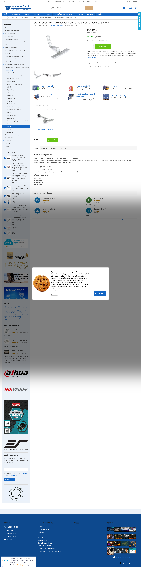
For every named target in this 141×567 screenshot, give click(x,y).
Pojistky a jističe (12, 104)
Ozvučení (8, 141)
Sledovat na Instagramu (123, 557)
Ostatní (9, 129)
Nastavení (54, 295)
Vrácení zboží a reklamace (46, 548)
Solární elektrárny (13, 93)
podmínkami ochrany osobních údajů (16, 474)
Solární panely (11, 81)
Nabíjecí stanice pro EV (14, 84)
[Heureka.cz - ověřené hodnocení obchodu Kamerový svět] (16, 243)
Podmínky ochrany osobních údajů (49, 551)
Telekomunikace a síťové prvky (15, 56)
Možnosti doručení (111, 41)
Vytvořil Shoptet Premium (129, 563)
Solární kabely (11, 73)
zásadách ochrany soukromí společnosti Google (66, 282)
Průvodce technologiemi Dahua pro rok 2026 (16, 307)
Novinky (40, 537)
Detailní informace (92, 57)
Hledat (88, 8)
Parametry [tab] (44, 148)
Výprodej (7, 143)
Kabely (9, 101)
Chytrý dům (8, 53)
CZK (127, 1)
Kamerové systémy (11, 28)
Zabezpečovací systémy (12, 45)
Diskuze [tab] (63, 148)
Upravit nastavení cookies (45, 563)
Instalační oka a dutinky (15, 110)
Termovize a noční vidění (13, 59)
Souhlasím (101, 293)
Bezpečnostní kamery (12, 31)
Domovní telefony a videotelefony (16, 42)
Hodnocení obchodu (84, 1)
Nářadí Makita (9, 138)
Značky (7, 146)
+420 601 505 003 (12, 527)
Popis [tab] (36, 148)
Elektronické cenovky (12, 135)
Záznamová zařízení (11, 39)
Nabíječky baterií (12, 115)
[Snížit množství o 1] (94, 48)
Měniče (9, 87)
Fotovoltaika (9, 70)
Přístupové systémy (11, 48)
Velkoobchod (42, 540)
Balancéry (10, 118)
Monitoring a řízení (13, 79)
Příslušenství (11, 98)
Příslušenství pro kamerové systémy (17, 67)
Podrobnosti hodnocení (56, 26)
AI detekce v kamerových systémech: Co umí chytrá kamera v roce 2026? (16, 311)
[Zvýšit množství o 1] (94, 45)
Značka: (70, 26)
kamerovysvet (11, 533)
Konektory (10, 124)
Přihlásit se (9, 479)
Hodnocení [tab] (54, 148)
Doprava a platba (59, 1)
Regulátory (10, 90)
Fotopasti (8, 62)
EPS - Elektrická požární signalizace (16, 50)
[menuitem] (5, 14)
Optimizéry (10, 96)
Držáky (9, 127)
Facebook (10, 530)
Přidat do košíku (104, 46)
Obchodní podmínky (44, 546)
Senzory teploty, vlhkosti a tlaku (18, 121)
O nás (48, 1)
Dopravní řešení (10, 34)
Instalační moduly (13, 107)
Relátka (9, 112)
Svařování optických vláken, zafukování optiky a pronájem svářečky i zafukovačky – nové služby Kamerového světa (16, 317)
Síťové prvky (9, 36)
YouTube (9, 539)
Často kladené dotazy (45, 543)
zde (61, 291)
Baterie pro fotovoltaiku (15, 76)
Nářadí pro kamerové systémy (14, 65)
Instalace (71, 1)
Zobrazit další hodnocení (129, 220)
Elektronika (9, 132)
